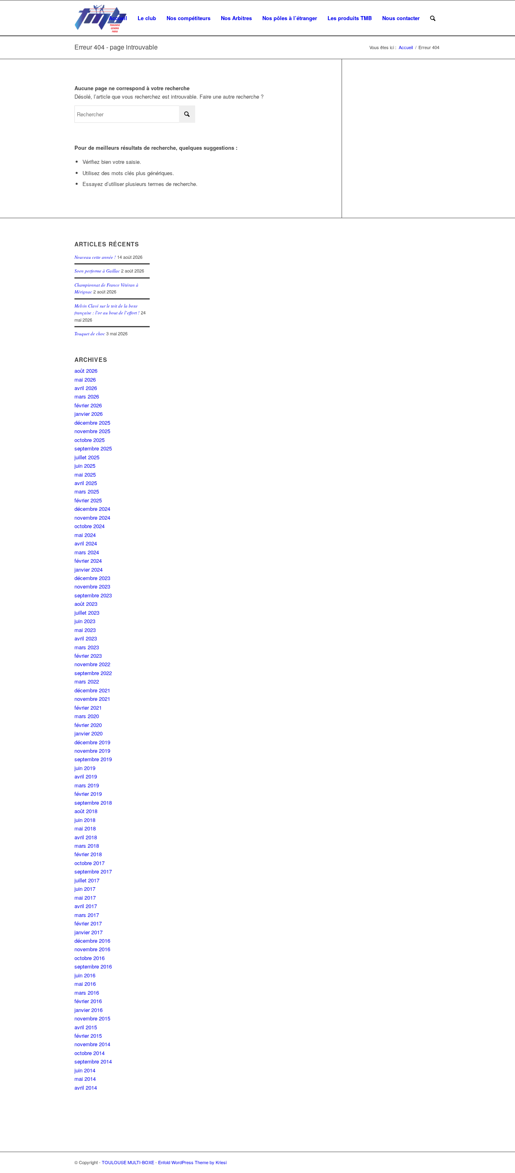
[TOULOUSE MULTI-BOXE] (100, 18)
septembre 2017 (93, 871)
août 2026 (85, 370)
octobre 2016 (89, 958)
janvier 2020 (88, 733)
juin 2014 (84, 1070)
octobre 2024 (89, 526)
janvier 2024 (88, 569)
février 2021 (88, 707)
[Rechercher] (433, 18)
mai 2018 (85, 828)
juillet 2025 (86, 457)
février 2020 (88, 725)
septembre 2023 (93, 595)
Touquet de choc (89, 333)
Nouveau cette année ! (95, 257)
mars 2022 (86, 681)
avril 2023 (85, 638)
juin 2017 (84, 888)
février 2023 (88, 655)
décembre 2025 (92, 422)
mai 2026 (85, 379)
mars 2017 (86, 915)
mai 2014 (85, 1078)
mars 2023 (86, 647)
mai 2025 (85, 474)
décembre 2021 (92, 690)
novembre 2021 (92, 698)
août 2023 (85, 603)
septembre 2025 (93, 448)
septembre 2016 (93, 966)
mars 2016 (86, 992)
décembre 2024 (92, 508)
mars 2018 (86, 845)
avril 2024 (85, 543)
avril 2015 (85, 1027)
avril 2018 (85, 837)
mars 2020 (86, 716)
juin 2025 (84, 465)
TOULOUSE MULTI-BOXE (128, 1162)
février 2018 (88, 854)
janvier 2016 (88, 1010)
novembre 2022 (92, 664)
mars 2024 (86, 552)
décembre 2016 (92, 940)
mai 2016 (85, 983)
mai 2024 (85, 535)
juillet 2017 (86, 880)
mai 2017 (85, 897)
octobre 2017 (89, 863)
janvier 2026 (88, 413)
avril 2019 (85, 776)
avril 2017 (85, 906)
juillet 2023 (86, 612)
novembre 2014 (92, 1044)
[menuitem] (117, 18)
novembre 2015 (92, 1018)
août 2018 (85, 811)
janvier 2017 (88, 932)
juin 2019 (84, 768)
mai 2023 (85, 630)
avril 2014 (85, 1087)
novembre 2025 (92, 431)
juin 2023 (84, 621)
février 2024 (88, 560)
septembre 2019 (93, 759)
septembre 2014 (93, 1061)
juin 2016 (84, 975)
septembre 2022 (93, 673)
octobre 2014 (89, 1053)
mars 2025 (86, 491)
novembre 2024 (92, 517)
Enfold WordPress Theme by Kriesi (192, 1162)
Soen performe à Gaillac (97, 271)
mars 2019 (86, 785)
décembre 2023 (92, 578)
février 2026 (88, 405)
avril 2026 (85, 388)
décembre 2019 (92, 742)
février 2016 (88, 1001)
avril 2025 (85, 483)
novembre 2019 (92, 750)
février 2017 (88, 923)
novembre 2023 (92, 586)
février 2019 (88, 793)
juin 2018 (84, 820)
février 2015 (88, 1035)
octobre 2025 (89, 440)
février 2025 (88, 500)
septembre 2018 (93, 802)
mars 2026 (86, 396)
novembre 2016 (92, 949)
